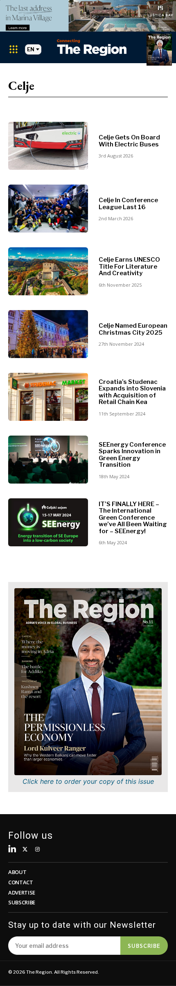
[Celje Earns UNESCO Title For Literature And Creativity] (48, 271)
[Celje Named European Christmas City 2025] (48, 334)
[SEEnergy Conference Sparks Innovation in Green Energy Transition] (48, 460)
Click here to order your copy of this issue (88, 781)
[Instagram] (37, 849)
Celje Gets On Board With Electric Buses (129, 141)
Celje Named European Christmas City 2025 (133, 329)
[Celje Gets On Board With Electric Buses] (48, 146)
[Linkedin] (12, 849)
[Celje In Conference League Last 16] (48, 209)
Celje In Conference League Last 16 (128, 203)
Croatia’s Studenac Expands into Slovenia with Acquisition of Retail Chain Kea (132, 392)
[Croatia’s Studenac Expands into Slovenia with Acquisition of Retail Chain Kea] (48, 397)
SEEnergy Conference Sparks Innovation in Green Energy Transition (132, 455)
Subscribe (144, 945)
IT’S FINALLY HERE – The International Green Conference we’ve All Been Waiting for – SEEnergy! (133, 517)
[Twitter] (25, 849)
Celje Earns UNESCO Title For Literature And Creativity (129, 266)
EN (30, 49)
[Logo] (92, 47)
